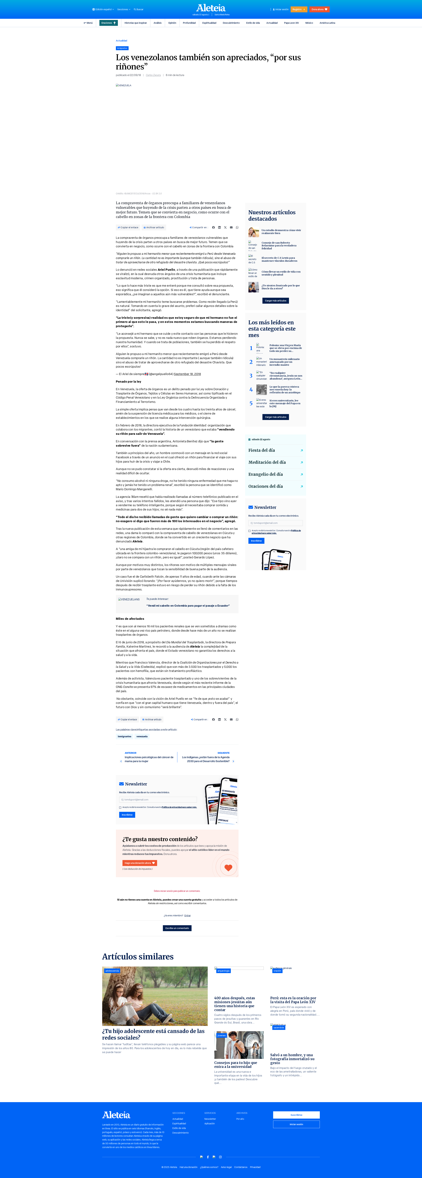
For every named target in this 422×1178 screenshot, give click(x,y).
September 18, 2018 (187, 374)
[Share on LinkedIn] (219, 227)
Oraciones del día (265, 486)
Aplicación (209, 1123)
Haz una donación (188, 1167)
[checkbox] (120, 808)
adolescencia (112, 970)
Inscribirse (127, 814)
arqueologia (223, 970)
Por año (240, 1118)
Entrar (187, 915)
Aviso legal (226, 1167)
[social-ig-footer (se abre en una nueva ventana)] (220, 1157)
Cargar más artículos (275, 300)
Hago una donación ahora (138, 862)
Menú (90, 22)
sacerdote (279, 1027)
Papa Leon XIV (291, 22)
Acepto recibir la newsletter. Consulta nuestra (159, 807)
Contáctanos (240, 1167)
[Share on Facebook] (213, 227)
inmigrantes (124, 736)
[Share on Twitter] (225, 227)
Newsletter (210, 1118)
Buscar (139, 9)
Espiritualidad (209, 22)
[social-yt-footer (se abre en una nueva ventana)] (201, 1157)
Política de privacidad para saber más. (179, 807)
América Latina (327, 22)
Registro (297, 9)
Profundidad (189, 22)
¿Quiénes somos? (209, 1167)
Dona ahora (317, 9)
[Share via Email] (231, 227)
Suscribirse (296, 1114)
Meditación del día (267, 462)
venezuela (142, 736)
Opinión (172, 22)
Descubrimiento (231, 22)
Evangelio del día (265, 474)
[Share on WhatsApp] (237, 227)
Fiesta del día (261, 450)
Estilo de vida (253, 22)
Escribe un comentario (177, 928)
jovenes (222, 1035)
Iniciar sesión (282, 9)
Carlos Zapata (153, 75)
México (309, 22)
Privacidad (255, 1167)
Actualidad (272, 22)
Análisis (158, 22)
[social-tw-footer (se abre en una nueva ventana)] (214, 1157)
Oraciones (106, 22)
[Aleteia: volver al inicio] (211, 8)
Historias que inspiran (136, 22)
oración (277, 970)
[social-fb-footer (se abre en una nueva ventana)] (207, 1157)
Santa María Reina (222, 14)
